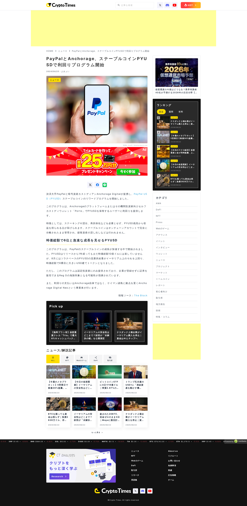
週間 (171, 111)
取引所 (159, 298)
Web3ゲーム (162, 228)
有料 (181, 111)
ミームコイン (163, 279)
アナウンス (161, 235)
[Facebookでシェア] (97, 185)
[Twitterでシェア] (90, 185)
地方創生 (160, 304)
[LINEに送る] (105, 185)
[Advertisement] (123, 28)
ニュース (62, 51)
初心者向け (161, 291)
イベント (160, 241)
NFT (158, 216)
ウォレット (161, 253)
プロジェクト (163, 266)
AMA (158, 203)
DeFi (158, 209)
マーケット (161, 272)
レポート (160, 285)
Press (159, 222)
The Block (140, 295)
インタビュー (163, 247)
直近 (161, 111)
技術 (158, 310)
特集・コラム (163, 316)
